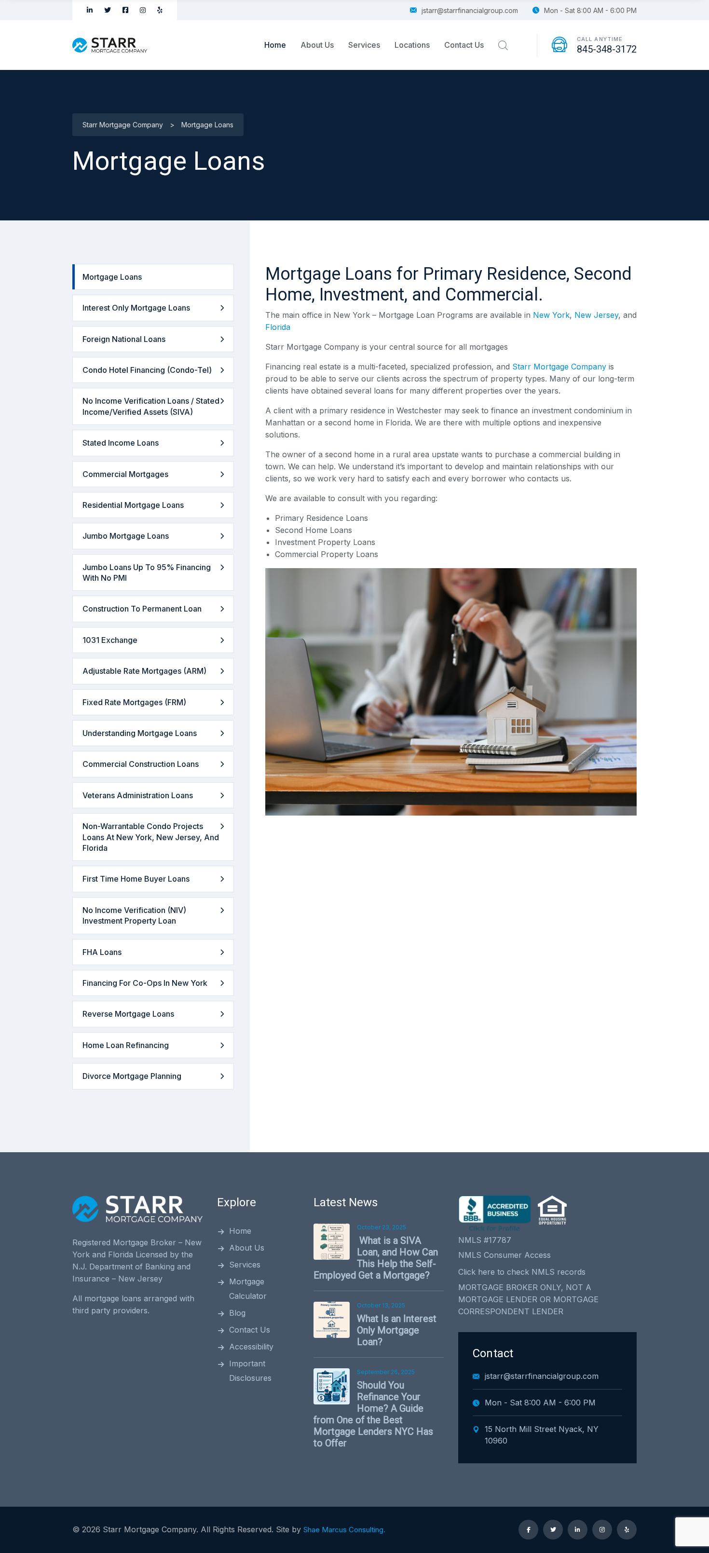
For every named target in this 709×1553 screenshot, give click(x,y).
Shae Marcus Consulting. (344, 1529)
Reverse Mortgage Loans (128, 1014)
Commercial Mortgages (125, 474)
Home (275, 45)
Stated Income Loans (120, 443)
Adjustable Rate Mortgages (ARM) (144, 671)
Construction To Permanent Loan (142, 608)
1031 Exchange (109, 640)
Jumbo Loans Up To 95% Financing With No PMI (146, 572)
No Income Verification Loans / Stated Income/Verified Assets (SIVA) (150, 406)
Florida (277, 327)
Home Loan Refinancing (125, 1045)
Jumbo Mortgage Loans (125, 536)
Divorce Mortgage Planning (131, 1076)
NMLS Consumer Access (504, 1255)
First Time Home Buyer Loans (136, 879)
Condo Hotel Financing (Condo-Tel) (147, 370)
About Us (317, 45)
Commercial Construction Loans (140, 764)
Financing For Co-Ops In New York (144, 983)
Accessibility (251, 1346)
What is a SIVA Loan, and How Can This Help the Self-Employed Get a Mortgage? (376, 1258)
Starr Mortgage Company (559, 366)
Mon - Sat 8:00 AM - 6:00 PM (590, 10)
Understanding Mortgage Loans (139, 733)
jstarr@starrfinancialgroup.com (470, 10)
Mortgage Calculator (248, 1289)
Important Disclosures (250, 1371)
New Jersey (596, 315)
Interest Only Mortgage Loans (136, 308)
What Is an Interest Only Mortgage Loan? (396, 1330)
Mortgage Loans (112, 277)
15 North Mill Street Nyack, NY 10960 (542, 1434)
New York (551, 315)
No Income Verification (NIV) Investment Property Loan (134, 915)
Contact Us (464, 45)
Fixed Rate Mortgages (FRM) (134, 702)
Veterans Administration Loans (137, 795)
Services (364, 45)
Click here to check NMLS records (522, 1272)
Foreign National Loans (123, 339)
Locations (412, 45)
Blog (237, 1313)
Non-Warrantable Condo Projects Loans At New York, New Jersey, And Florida (150, 837)
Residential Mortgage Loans (133, 505)
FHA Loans (102, 952)
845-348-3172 (607, 49)
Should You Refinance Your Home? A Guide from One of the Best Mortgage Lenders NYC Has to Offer (373, 1414)
